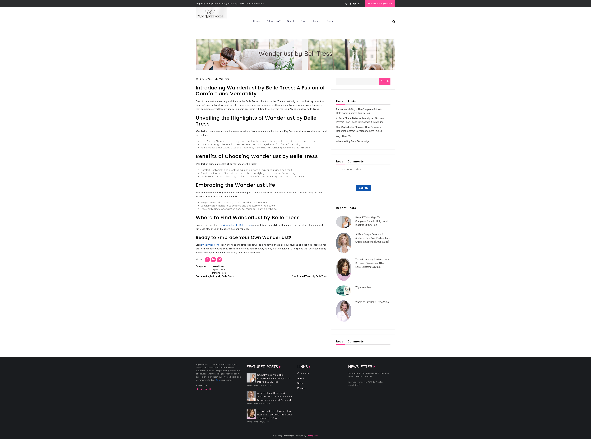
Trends (316, 21)
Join (217, 379)
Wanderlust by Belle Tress (237, 225)
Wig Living (203, 23)
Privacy (301, 387)
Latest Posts (218, 266)
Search (385, 81)
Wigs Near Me (343, 136)
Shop (303, 21)
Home (256, 21)
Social (290, 21)
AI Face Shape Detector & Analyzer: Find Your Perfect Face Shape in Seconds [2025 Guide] (372, 238)
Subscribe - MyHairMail (380, 3)
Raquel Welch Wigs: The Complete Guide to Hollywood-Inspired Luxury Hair (371, 221)
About (330, 21)
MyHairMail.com (210, 245)
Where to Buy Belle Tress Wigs (352, 141)
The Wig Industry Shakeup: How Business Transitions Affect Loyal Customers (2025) (372, 263)
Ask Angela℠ (274, 21)
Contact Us (303, 373)
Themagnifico (312, 435)
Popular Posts (218, 269)
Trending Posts (219, 273)
